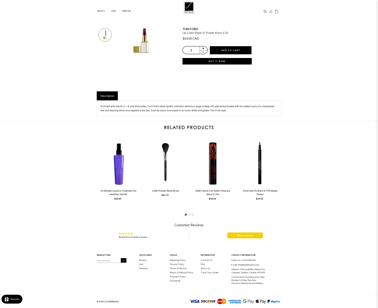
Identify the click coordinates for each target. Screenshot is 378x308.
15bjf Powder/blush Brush (165, 190)
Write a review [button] (245, 235)
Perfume (126, 11)
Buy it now (217, 61)
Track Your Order (210, 273)
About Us (205, 269)
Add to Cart (230, 50)
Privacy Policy (177, 265)
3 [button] (193, 215)
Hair (113, 11)
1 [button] (186, 215)
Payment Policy (178, 277)
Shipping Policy (178, 260)
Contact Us (206, 260)
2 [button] (189, 215)
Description (107, 95)
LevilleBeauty (112, 301)
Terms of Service (178, 269)
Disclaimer (175, 281)
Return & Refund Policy (181, 273)
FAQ (203, 265)
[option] (105, 35)
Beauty (101, 11)
